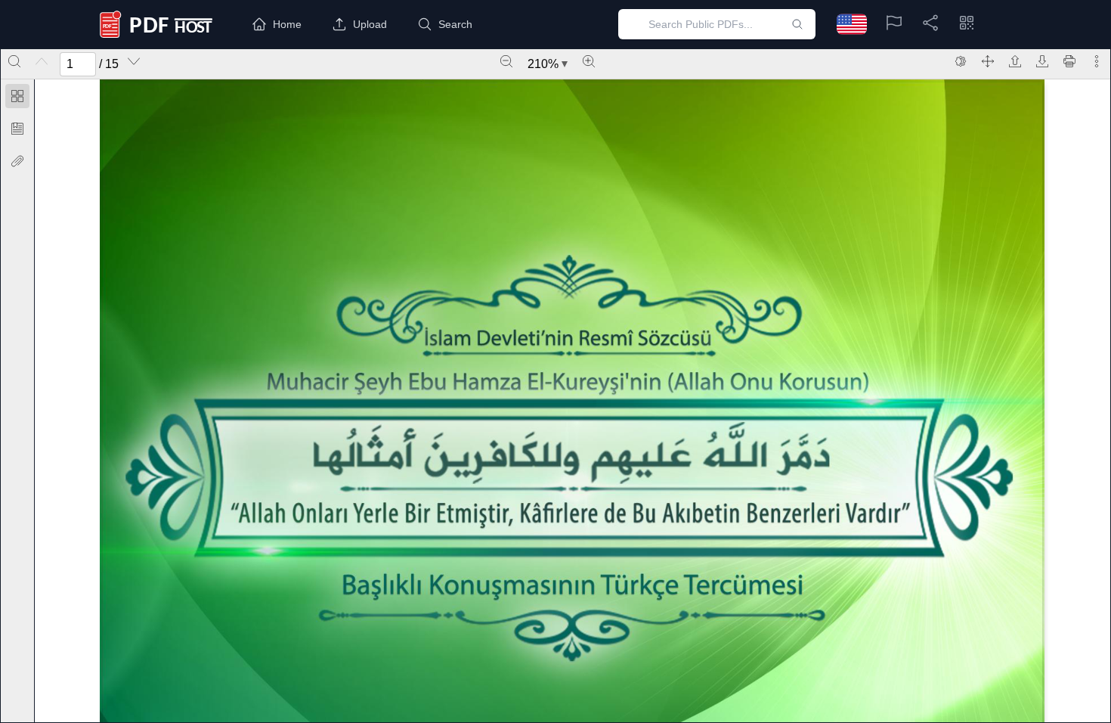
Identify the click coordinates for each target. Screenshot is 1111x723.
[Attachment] (17, 161)
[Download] (1042, 61)
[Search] (14, 61)
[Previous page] (41, 61)
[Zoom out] (506, 61)
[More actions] (1097, 61)
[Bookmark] (17, 128)
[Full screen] (988, 61)
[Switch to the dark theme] (961, 61)
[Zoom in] (589, 61)
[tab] (17, 98)
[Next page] (134, 61)
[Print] (1069, 61)
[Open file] (1015, 61)
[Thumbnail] (17, 96)
